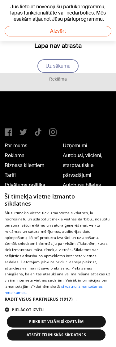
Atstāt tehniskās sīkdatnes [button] (56, 334)
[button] (58, 299)
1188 (17, 112)
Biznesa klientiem (24, 165)
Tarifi (10, 175)
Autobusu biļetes (82, 185)
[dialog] (58, 266)
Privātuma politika (25, 185)
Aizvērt (58, 31)
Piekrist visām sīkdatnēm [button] (56, 321)
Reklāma (14, 155)
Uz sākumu (58, 66)
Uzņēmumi (75, 145)
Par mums (16, 145)
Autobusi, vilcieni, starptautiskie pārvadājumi (82, 165)
